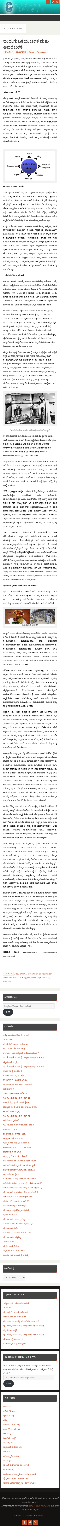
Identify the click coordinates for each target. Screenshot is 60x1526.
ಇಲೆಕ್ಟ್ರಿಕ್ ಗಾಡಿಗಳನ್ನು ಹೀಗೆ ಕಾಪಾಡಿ (16, 1142)
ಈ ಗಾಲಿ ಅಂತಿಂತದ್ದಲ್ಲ (11, 1111)
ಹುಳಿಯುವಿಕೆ (7, 981)
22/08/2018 (21, 52)
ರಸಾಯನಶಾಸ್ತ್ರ (41, 52)
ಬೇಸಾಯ (6, 1451)
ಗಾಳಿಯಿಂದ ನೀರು (10, 1129)
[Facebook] (48, 2)
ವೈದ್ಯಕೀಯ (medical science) (15, 1478)
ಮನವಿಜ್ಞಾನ (7, 1460)
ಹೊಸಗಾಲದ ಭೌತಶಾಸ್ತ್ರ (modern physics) (20, 1483)
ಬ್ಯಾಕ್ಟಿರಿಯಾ (27, 977)
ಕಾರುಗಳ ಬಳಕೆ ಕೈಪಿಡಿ (11, 1174)
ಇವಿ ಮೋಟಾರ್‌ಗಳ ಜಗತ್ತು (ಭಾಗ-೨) (16, 1097)
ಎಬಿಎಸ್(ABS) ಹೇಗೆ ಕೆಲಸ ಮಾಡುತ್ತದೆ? (18, 1084)
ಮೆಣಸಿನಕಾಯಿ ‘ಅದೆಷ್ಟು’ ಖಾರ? (14, 1133)
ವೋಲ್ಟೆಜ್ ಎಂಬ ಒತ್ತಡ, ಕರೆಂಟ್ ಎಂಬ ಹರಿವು (20, 1107)
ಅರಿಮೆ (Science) (10, 1411)
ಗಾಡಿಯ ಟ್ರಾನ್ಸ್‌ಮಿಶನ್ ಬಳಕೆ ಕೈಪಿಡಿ (16, 1102)
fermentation (33, 974)
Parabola (29, 1515)
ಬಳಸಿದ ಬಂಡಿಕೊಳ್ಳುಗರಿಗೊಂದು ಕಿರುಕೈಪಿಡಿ (19, 1169)
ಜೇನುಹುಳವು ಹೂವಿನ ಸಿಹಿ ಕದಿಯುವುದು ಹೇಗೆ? (21, 1192)
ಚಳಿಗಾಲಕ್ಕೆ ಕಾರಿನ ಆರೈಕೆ (12, 1151)
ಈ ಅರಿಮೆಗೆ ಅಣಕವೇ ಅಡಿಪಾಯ (15, 1044)
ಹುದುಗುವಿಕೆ (45, 977)
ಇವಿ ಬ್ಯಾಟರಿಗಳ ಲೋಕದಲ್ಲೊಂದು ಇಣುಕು (18, 1124)
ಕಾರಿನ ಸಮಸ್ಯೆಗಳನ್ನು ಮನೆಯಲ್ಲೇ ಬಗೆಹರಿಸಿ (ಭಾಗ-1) (22, 1187)
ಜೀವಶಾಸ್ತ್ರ (32, 52)
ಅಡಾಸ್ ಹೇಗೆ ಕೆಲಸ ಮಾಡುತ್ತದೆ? (15, 1048)
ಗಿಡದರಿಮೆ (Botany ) (11, 1424)
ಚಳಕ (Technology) (11, 1429)
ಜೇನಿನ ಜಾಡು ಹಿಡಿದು (11, 1246)
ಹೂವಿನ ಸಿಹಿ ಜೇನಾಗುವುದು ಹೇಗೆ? (16, 1201)
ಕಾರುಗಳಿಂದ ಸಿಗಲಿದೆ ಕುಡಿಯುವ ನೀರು (17, 1232)
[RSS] (57, 2)
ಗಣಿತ (5, 1420)
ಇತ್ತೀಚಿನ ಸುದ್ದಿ (8, 1415)
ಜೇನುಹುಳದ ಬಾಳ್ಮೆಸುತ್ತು (12, 1237)
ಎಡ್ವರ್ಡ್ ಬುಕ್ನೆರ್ (47, 974)
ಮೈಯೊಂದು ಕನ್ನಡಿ (10, 1062)
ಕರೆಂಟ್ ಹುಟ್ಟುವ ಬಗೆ (11, 1120)
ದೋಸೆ (15, 977)
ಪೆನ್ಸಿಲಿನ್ (20, 977)
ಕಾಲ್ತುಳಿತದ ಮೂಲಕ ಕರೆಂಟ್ (14, 1138)
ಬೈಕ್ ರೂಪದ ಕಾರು (10, 1214)
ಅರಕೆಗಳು (7, 1406)
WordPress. (41, 1515)
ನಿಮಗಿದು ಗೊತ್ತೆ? (9, 1438)
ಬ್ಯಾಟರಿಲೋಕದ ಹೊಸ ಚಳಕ (14, 1250)
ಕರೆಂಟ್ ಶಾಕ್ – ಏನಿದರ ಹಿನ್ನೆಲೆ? (15, 1079)
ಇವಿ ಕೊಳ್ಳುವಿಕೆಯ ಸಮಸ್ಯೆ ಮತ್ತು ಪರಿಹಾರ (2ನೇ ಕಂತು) (23, 1057)
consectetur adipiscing (39, 1505)
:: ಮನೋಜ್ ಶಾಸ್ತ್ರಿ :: (20, 974)
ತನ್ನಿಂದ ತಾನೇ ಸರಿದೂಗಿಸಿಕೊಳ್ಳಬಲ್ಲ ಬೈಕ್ (18, 1223)
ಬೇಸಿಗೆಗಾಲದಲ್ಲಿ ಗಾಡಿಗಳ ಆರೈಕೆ (14, 1205)
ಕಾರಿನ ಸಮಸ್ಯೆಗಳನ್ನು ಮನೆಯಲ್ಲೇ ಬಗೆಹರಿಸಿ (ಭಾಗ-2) (22, 1183)
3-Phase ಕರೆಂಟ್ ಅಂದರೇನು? (15, 1093)
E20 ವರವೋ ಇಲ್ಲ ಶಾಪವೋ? (14, 1075)
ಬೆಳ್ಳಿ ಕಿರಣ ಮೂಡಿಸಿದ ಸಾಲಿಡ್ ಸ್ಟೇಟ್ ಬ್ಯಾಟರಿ (19, 1160)
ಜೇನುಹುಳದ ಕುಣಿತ (10, 1228)
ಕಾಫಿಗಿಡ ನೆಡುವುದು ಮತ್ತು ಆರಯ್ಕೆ (15, 1255)
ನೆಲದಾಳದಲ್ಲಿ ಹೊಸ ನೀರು (12, 1071)
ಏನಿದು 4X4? (8, 1039)
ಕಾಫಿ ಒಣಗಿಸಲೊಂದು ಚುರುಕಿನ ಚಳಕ (17, 1147)
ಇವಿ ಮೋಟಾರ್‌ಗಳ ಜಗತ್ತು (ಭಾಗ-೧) (16, 1115)
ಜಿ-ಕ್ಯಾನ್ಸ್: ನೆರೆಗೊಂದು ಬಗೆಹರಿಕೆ (15, 1156)
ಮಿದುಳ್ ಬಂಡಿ (8, 1241)
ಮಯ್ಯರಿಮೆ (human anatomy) (16, 1465)
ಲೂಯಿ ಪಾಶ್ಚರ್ (36, 977)
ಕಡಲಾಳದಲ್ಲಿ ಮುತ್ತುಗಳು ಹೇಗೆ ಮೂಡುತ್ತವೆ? (19, 1165)
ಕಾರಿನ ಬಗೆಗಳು (8, 1089)
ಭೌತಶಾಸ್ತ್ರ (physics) (11, 1456)
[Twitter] (53, 2)
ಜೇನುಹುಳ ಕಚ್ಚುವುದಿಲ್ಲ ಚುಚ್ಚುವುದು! (16, 1210)
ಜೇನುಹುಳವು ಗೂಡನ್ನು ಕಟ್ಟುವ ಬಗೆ (16, 1219)
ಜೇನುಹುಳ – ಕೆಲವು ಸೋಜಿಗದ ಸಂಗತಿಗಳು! (19, 1178)
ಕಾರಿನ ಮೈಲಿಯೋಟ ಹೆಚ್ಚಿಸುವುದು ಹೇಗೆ (17, 1196)
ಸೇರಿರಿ (8, 1012)
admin (10, 52)
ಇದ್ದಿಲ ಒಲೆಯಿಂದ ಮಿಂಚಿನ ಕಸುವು (16, 1035)
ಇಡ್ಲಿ (40, 974)
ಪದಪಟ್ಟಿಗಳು (8, 1442)
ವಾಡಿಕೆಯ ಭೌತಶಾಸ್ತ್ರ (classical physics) (19, 1474)
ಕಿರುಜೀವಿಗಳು (7, 977)
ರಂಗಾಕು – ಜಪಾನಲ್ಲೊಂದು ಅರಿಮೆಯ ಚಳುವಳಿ (21, 1053)
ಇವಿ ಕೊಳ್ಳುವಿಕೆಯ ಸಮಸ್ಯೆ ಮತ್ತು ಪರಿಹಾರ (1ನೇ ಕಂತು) (23, 1066)
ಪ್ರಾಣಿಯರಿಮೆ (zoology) (12, 1447)
